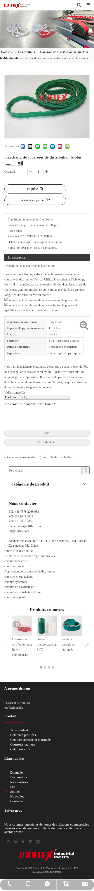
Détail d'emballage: (19, 242)
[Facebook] (7, 841)
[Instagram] (37, 841)
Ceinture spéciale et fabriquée (67, 644)
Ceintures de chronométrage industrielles (29, 556)
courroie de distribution (57, 457)
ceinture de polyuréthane (19, 587)
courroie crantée (14, 566)
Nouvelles (17, 796)
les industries (19, 782)
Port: (11, 230)
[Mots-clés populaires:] (86, 470)
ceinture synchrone (16, 582)
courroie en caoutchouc (18, 576)
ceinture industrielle (16, 561)
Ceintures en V (20, 749)
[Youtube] (30, 841)
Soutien (15, 791)
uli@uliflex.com (19, 531)
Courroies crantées (23, 744)
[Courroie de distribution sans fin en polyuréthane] (22, 626)
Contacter (16, 801)
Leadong (47, 871)
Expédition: (15, 247)
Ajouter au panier (33, 200)
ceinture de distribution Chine (22, 592)
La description (17, 257)
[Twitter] (22, 841)
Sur (12, 787)
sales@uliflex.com (29, 526)
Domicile (16, 772)
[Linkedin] (15, 841)
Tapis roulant (19, 730)
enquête (32, 189)
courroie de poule (15, 597)
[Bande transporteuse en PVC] (47, 626)
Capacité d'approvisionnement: (26, 225)
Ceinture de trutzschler (21, 457)
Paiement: (14, 236)
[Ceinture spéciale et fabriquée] (71, 626)
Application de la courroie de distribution (30, 571)
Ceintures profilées (23, 735)
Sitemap (57, 871)
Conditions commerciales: (24, 219)
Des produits (19, 777)
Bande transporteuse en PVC (47, 644)
